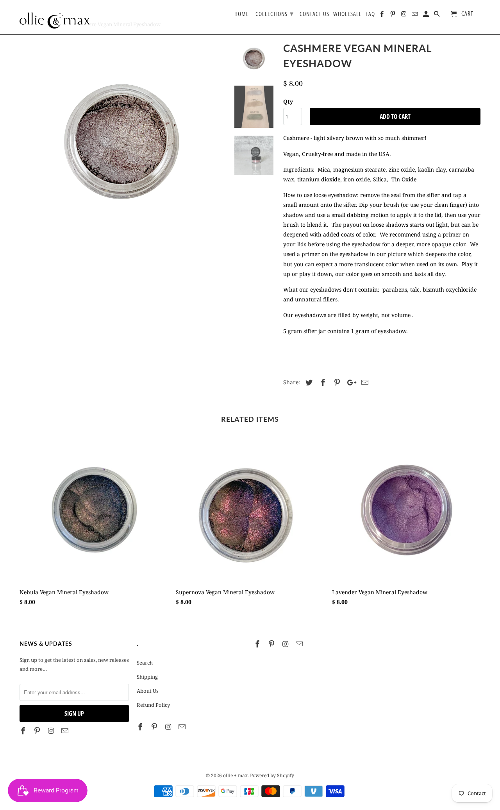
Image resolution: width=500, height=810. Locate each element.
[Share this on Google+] (349, 382)
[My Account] (426, 15)
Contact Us (314, 14)
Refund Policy (153, 704)
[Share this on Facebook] (322, 382)
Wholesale (347, 14)
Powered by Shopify (272, 775)
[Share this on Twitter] (308, 382)
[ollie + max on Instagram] (52, 730)
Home (241, 14)
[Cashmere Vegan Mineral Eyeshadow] (122, 141)
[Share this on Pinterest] (336, 382)
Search (145, 662)
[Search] (437, 15)
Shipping (147, 676)
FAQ (370, 14)
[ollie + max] (55, 17)
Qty (288, 101)
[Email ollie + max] (65, 730)
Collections (274, 13)
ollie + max (235, 775)
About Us (148, 690)
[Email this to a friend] (363, 382)
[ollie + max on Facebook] (24, 730)
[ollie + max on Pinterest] (38, 730)
